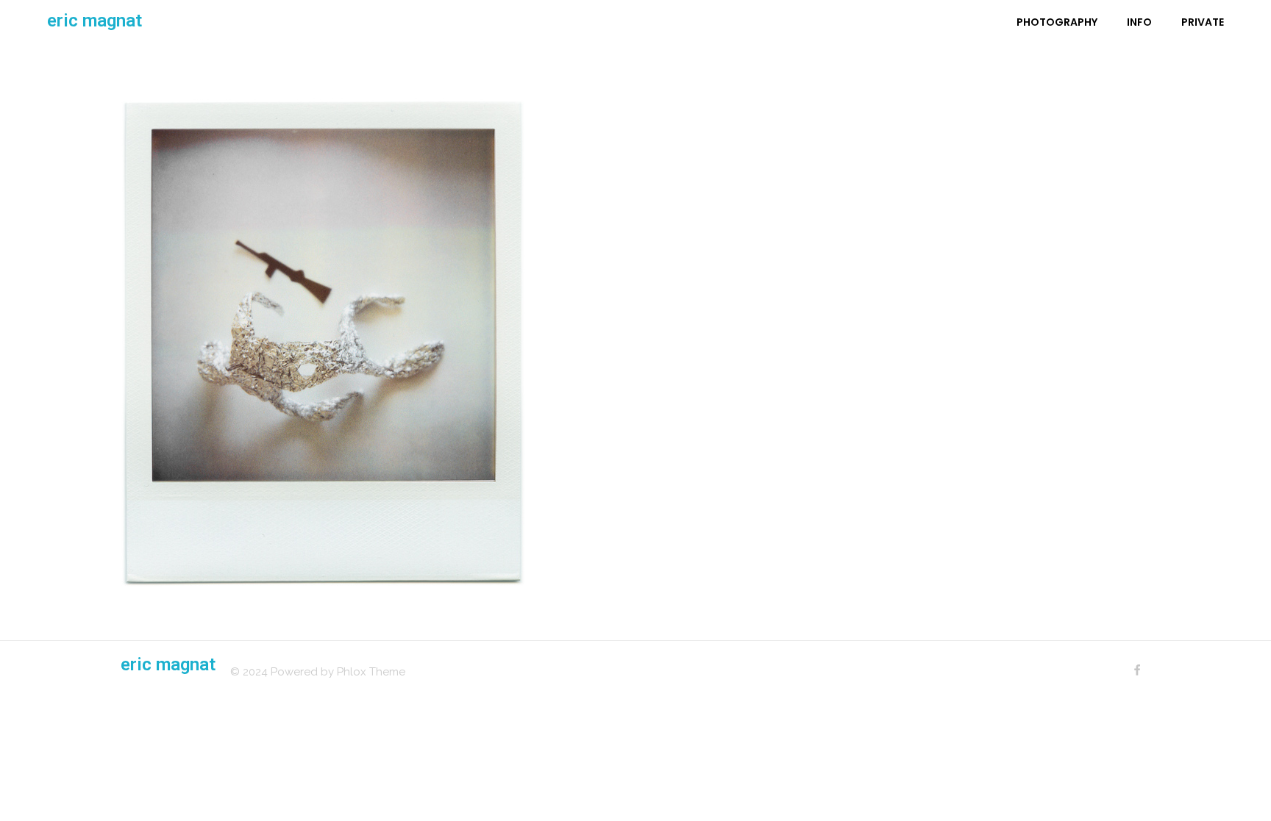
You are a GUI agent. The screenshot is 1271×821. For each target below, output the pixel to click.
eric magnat (94, 20)
